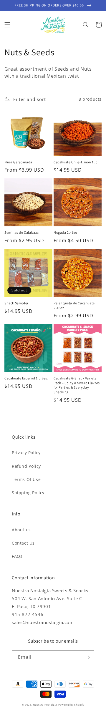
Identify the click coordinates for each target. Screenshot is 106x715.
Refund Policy (26, 466)
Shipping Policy (28, 492)
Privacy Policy (26, 452)
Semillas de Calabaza (21, 232)
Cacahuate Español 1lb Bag (26, 378)
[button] (7, 24)
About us (21, 529)
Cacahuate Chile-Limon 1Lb (76, 162)
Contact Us (23, 543)
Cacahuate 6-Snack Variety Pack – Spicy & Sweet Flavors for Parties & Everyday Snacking (77, 385)
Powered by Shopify (71, 704)
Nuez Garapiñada (18, 162)
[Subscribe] (87, 657)
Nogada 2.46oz (65, 232)
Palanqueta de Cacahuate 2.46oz (74, 305)
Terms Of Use (26, 479)
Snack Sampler (16, 303)
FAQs (17, 556)
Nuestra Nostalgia (45, 704)
